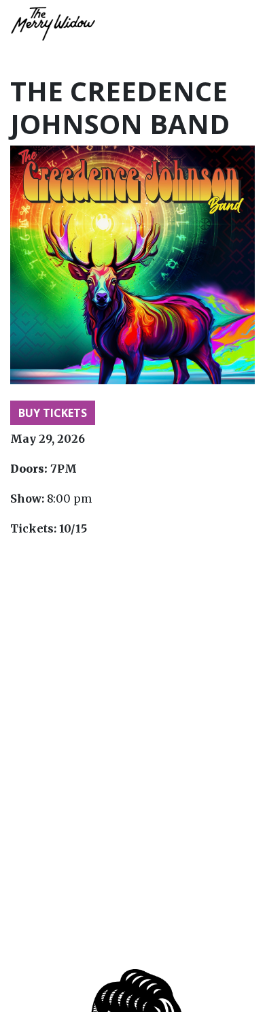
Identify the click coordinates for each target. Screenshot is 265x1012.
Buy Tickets (52, 412)
